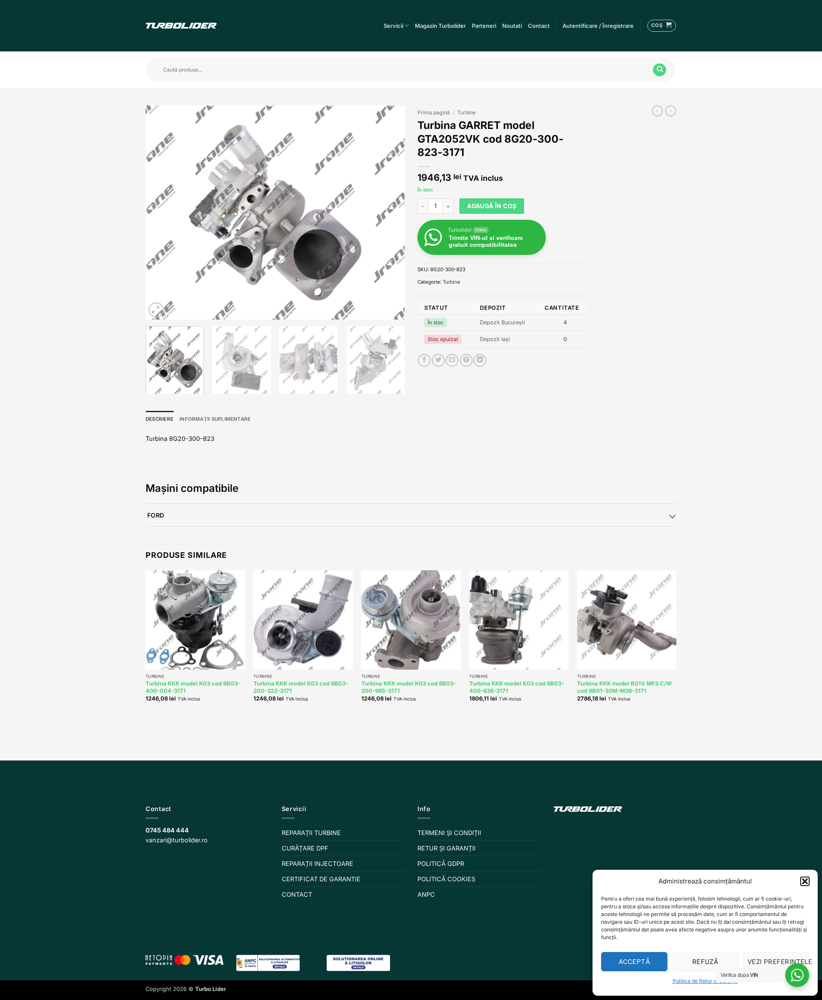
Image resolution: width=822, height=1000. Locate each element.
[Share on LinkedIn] (480, 360)
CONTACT (297, 894)
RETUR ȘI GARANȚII (446, 848)
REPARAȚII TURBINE (311, 832)
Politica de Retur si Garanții (705, 981)
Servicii (393, 25)
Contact (539, 25)
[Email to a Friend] (452, 360)
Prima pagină (433, 112)
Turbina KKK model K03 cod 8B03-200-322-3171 (300, 687)
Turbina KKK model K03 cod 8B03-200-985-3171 (408, 687)
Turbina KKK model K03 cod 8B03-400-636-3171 (516, 687)
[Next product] (657, 111)
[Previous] (161, 212)
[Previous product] (670, 111)
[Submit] (659, 70)
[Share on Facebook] (424, 360)
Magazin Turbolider (440, 25)
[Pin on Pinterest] (466, 360)
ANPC (426, 894)
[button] (805, 881)
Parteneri (484, 25)
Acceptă (634, 962)
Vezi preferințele (778, 962)
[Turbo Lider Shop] (181, 25)
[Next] (388, 212)
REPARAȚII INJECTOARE (317, 863)
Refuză (705, 962)
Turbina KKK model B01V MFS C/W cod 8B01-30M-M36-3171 (624, 687)
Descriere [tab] (159, 419)
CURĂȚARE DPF (305, 848)
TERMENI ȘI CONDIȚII (449, 832)
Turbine (466, 112)
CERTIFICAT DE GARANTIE (321, 879)
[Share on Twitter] (438, 360)
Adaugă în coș (491, 206)
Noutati (512, 25)
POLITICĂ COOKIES (446, 879)
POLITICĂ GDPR (440, 863)
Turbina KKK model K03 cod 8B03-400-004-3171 (193, 687)
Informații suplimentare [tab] (214, 419)
